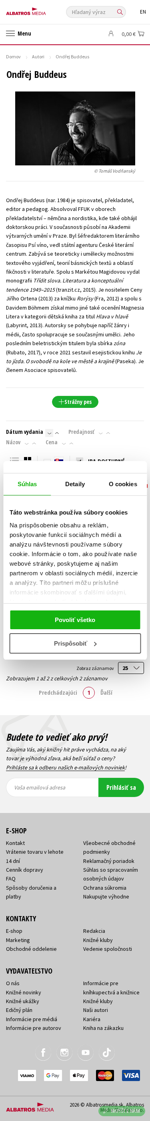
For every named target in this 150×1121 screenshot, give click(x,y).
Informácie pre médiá (31, 1019)
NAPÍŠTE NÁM (125, 1110)
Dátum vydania (24, 432)
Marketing (18, 940)
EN (143, 11)
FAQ (11, 878)
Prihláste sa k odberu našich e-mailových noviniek (65, 767)
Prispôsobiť (70, 643)
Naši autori (95, 1010)
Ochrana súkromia (104, 887)
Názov (13, 442)
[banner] (42, 9)
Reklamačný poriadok (108, 861)
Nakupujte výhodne (106, 896)
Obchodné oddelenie (31, 948)
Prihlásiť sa (121, 787)
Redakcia (94, 930)
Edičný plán (19, 1010)
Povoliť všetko (75, 619)
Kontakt (15, 843)
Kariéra (91, 1019)
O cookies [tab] (123, 484)
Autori (38, 57)
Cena (52, 442)
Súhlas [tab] (27, 484)
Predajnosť (81, 432)
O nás (13, 983)
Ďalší (106, 692)
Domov (13, 57)
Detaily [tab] (75, 484)
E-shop (14, 930)
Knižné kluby (98, 940)
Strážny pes (78, 401)
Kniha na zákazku (103, 1028)
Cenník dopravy (24, 869)
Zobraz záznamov (95, 668)
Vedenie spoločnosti (107, 948)
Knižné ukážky (22, 1001)
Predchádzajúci (58, 692)
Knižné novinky (23, 992)
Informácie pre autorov (33, 1028)
